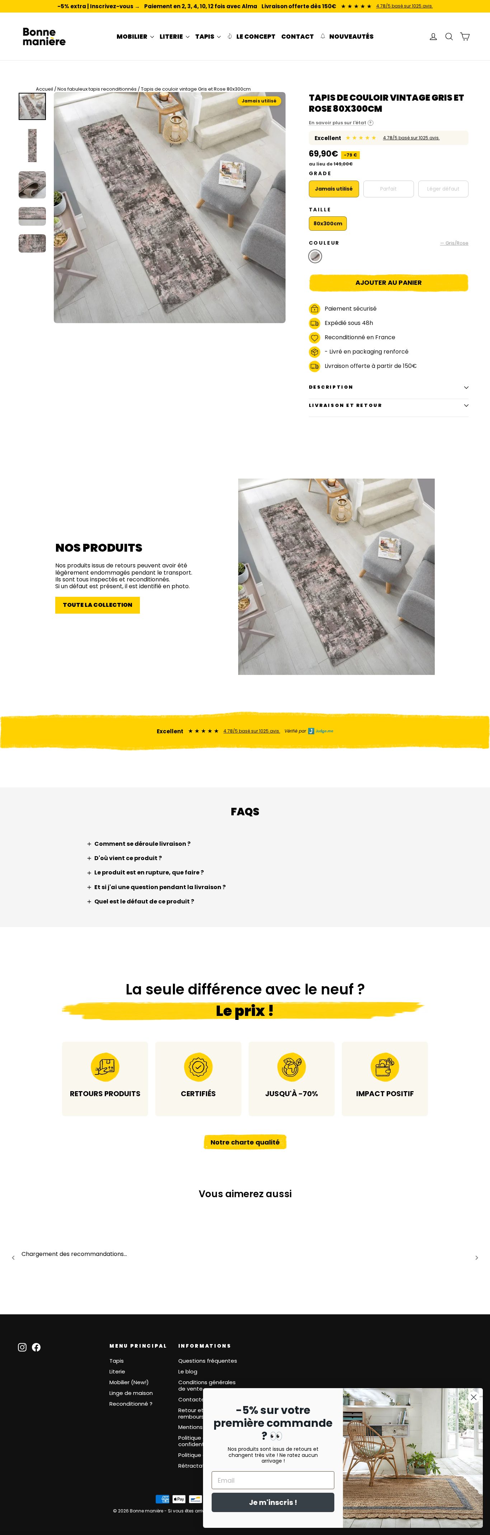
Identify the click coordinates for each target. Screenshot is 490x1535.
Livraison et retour (345, 405)
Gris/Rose (315, 256)
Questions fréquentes (207, 1360)
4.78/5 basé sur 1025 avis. (404, 6)
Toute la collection (97, 605)
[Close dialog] (473, 1397)
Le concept (255, 36)
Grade (320, 173)
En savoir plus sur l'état (340, 123)
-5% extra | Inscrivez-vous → (98, 6)
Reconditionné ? (130, 1403)
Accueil (44, 89)
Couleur (388, 243)
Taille (320, 209)
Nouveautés (350, 36)
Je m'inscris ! (273, 1502)
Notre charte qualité (245, 1142)
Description (331, 387)
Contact (297, 36)
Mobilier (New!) (129, 1382)
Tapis (116, 1360)
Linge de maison (131, 1393)
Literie (117, 1371)
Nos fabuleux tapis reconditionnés (97, 89)
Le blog (187, 1371)
